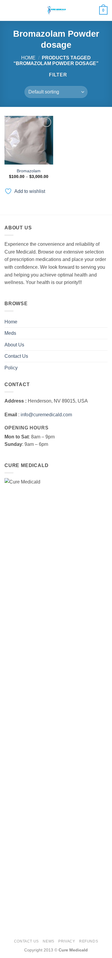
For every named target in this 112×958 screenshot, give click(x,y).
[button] (8, 10)
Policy (11, 367)
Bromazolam (29, 171)
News (48, 941)
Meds (10, 333)
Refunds (88, 941)
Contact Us (16, 356)
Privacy (66, 941)
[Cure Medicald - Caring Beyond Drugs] (56, 10)
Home (28, 57)
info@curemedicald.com (46, 414)
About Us (14, 344)
